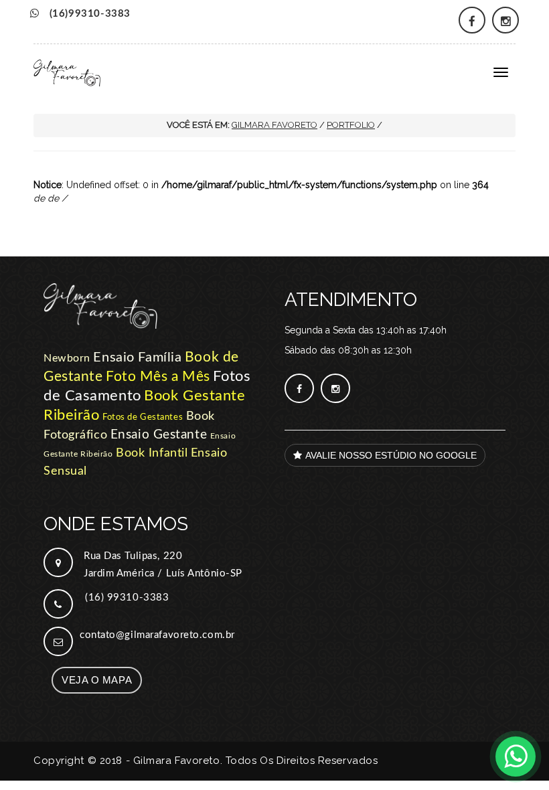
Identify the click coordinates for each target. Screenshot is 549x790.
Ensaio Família (137, 357)
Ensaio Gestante (158, 434)
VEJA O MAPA (97, 680)
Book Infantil (151, 453)
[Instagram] (505, 20)
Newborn (67, 358)
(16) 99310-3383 (127, 597)
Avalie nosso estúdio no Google (391, 455)
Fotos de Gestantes (142, 417)
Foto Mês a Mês (158, 377)
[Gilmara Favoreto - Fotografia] (66, 68)
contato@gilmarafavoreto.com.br (157, 635)
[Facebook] (472, 20)
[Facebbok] (299, 388)
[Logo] (154, 316)
